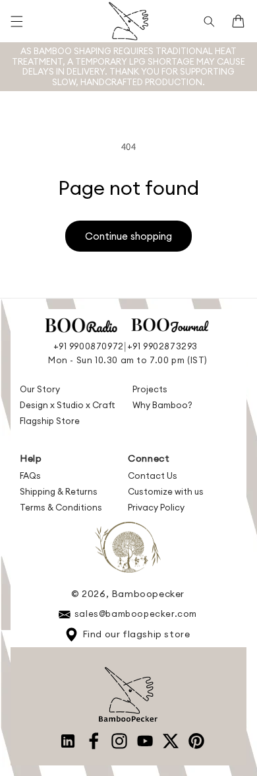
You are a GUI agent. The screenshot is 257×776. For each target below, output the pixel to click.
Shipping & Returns (59, 491)
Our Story (40, 389)
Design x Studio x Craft (67, 405)
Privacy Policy (156, 507)
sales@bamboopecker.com (135, 613)
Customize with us (166, 491)
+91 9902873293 (162, 346)
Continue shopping (128, 236)
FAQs (30, 475)
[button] (16, 21)
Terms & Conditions (61, 507)
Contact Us (152, 475)
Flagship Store (50, 420)
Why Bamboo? (162, 405)
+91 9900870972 (88, 346)
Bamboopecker (148, 594)
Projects (149, 389)
